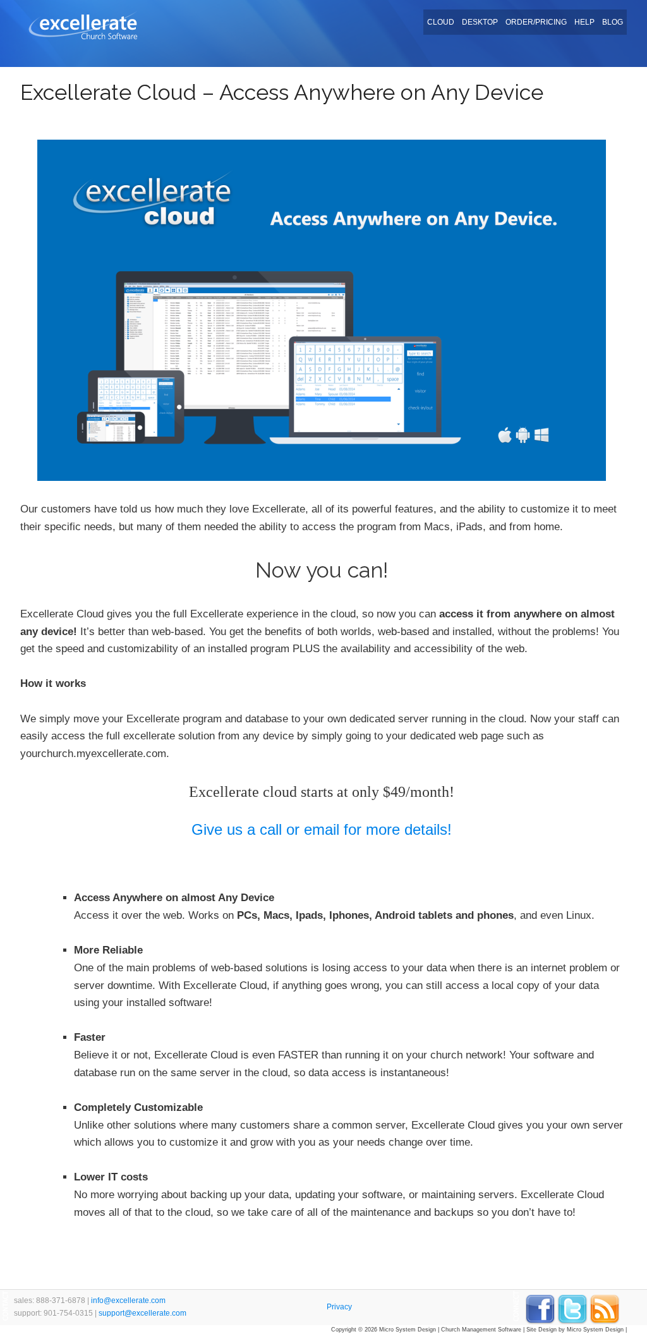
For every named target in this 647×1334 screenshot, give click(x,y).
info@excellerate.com (128, 1300)
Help (584, 22)
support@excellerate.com (142, 1313)
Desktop (480, 22)
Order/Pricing (536, 22)
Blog (612, 22)
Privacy (339, 1306)
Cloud (440, 22)
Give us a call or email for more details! (321, 829)
